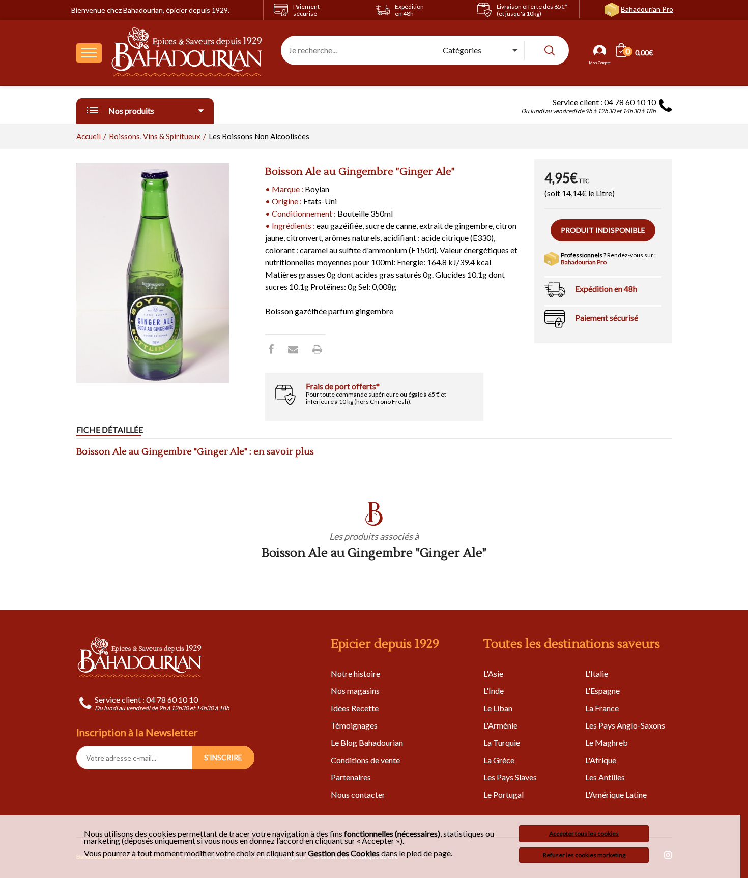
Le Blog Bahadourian (367, 742)
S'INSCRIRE (223, 757)
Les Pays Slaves (510, 777)
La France (602, 708)
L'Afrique (600, 760)
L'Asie (493, 673)
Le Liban (497, 708)
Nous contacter (358, 794)
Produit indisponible (603, 230)
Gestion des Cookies (344, 853)
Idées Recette (355, 708)
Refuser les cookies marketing (584, 855)
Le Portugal (503, 794)
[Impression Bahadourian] (317, 349)
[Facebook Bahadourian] (271, 349)
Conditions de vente (365, 760)
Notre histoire (355, 673)
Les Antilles (605, 777)
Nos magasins (355, 690)
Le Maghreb (606, 742)
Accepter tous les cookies (584, 833)
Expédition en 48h (606, 288)
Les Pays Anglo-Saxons (625, 725)
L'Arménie (500, 725)
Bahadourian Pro (647, 9)
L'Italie (596, 673)
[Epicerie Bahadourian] (187, 52)
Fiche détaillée (109, 429)
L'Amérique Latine (616, 794)
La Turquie (501, 742)
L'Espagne (602, 690)
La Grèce (498, 760)
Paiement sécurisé (606, 317)
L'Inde (493, 690)
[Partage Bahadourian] (293, 349)
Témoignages (354, 725)
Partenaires (351, 777)
